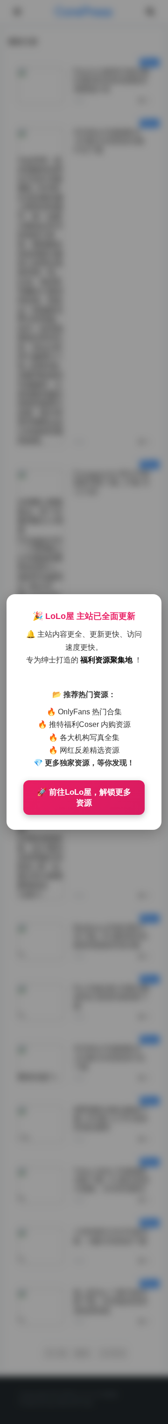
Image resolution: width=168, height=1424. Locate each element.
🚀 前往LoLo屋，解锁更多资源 (84, 797)
